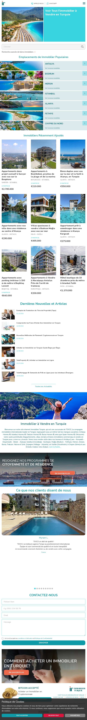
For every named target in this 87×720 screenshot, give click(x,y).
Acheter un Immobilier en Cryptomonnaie (30, 693)
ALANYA (49, 103)
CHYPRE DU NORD (54, 123)
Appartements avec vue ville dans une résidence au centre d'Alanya (14, 228)
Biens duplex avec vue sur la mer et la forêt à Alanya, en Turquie (71, 174)
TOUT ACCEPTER (22, 715)
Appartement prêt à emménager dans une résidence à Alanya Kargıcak (71, 229)
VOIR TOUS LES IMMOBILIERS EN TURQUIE (71, 695)
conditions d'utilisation (25, 638)
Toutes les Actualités (43, 386)
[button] (35, 588)
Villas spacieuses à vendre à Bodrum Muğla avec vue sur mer (43, 228)
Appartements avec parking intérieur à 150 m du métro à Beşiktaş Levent (13, 281)
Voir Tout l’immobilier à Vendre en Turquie (61, 12)
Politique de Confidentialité (43, 638)
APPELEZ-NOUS (39, 3)
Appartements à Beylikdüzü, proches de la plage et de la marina (43, 174)
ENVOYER (43, 643)
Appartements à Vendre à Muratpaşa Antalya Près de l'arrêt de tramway (43, 281)
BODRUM (49, 73)
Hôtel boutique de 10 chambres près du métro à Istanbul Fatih (72, 280)
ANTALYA (49, 63)
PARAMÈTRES (75, 715)
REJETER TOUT (53, 715)
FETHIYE (49, 113)
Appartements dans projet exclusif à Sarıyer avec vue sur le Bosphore (14, 175)
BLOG (82, 697)
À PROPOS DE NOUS (72, 697)
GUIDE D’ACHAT (58, 697)
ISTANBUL (50, 93)
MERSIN (49, 83)
